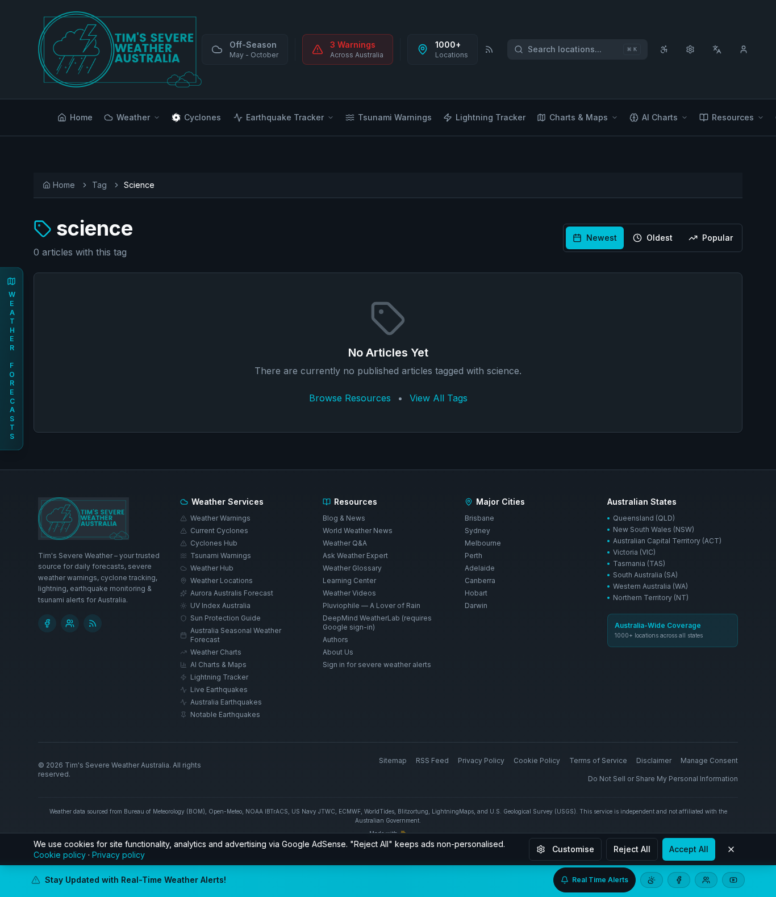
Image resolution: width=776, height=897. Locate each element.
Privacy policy (118, 855)
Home (81, 117)
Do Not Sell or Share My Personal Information (663, 778)
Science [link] (139, 185)
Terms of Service (598, 760)
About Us (338, 652)
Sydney (477, 530)
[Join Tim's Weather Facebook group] (70, 623)
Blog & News (344, 518)
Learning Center (349, 580)
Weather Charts (215, 652)
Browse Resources (350, 398)
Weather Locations (221, 580)
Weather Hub (211, 568)
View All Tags (439, 398)
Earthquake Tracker (285, 117)
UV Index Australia (220, 605)
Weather (133, 117)
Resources (733, 117)
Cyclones (202, 117)
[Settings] (690, 49)
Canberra (480, 580)
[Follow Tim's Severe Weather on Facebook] (47, 623)
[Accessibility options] (664, 49)
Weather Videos (349, 593)
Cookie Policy (537, 760)
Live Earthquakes (219, 689)
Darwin (476, 605)
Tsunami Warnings (395, 117)
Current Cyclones (219, 530)
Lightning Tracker (490, 117)
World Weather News (358, 530)
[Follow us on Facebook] (678, 880)
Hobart (476, 593)
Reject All (632, 849)
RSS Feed (432, 760)
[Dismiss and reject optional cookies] (731, 849)
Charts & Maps (578, 117)
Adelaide (480, 568)
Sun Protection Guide (225, 618)
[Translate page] (717, 49)
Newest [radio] (601, 237)
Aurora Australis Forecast (231, 593)
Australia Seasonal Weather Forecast (235, 635)
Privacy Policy (481, 760)
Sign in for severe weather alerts (377, 664)
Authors (335, 639)
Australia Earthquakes (226, 702)
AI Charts (660, 117)
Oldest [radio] (659, 237)
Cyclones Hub (213, 543)
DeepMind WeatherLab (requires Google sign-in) (377, 622)
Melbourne (483, 543)
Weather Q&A (345, 543)
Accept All (688, 849)
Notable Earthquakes (225, 714)
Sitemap (393, 760)
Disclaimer (653, 760)
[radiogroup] (652, 238)
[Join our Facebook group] (706, 880)
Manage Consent (709, 760)
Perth (473, 555)
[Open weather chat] (651, 880)
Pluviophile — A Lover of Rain (371, 605)
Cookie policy (60, 855)
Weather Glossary (352, 568)
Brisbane (479, 518)
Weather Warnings (220, 518)
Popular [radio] (717, 237)
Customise (573, 849)
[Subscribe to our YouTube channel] (733, 880)
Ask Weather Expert (355, 555)
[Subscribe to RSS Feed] (489, 49)
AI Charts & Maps (218, 664)
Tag (99, 185)
